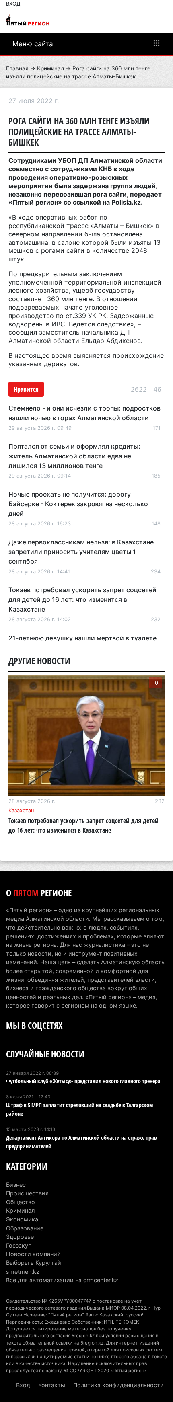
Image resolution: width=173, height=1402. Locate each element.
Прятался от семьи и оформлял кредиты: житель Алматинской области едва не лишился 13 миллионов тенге (74, 456)
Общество (20, 1202)
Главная (17, 68)
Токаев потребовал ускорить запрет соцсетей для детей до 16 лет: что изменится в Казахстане (82, 599)
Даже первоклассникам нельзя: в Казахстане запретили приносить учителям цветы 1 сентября (81, 551)
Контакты (51, 1384)
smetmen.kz (22, 1271)
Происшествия (27, 1193)
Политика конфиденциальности (118, 1384)
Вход (13, 4)
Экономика (22, 1219)
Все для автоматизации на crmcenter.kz (62, 1280)
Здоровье (20, 1236)
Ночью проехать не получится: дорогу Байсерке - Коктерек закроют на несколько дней (78, 503)
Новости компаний (33, 1253)
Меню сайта (32, 44)
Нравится (26, 389)
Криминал (50, 68)
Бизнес (16, 1184)
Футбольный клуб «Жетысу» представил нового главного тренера (83, 1081)
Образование (24, 1228)
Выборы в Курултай (33, 1262)
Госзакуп (18, 1245)
